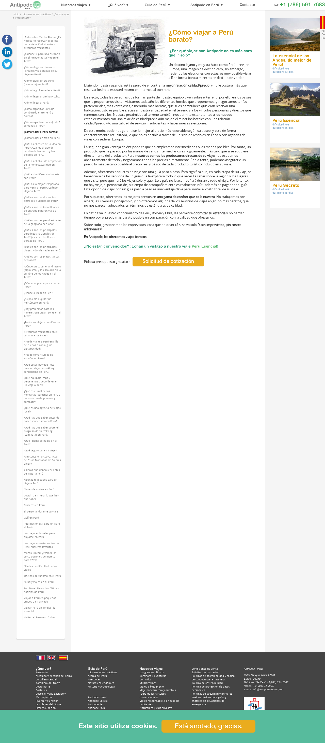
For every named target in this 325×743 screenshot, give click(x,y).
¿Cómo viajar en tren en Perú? (42, 138)
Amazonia (42, 672)
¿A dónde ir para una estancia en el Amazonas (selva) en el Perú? (42, 57)
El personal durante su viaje (41, 511)
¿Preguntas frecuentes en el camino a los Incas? (41, 333)
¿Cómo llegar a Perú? (36, 102)
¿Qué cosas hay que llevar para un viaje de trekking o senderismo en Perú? (40, 368)
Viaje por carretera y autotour (158, 690)
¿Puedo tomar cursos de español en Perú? (38, 356)
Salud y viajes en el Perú (39, 582)
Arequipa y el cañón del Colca (54, 676)
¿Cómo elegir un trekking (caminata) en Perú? (39, 82)
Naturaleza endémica (101, 683)
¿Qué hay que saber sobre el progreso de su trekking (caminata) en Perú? (41, 431)
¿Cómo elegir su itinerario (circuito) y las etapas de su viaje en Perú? (40, 70)
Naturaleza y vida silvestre (156, 708)
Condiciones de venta (205, 668)
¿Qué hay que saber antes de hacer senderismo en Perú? (41, 419)
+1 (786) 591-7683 (302, 5)
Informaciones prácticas (102, 672)
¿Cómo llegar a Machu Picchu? (42, 96)
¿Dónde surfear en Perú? (38, 293)
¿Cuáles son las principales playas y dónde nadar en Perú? (42, 248)
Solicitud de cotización (168, 261)
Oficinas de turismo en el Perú (42, 576)
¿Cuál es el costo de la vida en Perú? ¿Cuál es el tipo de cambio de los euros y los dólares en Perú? (42, 149)
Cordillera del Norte (48, 683)
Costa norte (43, 686)
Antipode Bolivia (98, 701)
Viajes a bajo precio (152, 686)
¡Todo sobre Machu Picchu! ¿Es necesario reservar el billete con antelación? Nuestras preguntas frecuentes (42, 42)
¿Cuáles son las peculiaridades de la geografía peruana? (42, 222)
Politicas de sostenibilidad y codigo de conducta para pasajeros (213, 677)
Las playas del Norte (48, 704)
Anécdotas (94, 679)
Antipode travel (97, 697)
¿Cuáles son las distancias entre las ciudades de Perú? (41, 199)
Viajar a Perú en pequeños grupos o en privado (40, 599)
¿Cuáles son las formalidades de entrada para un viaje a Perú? (41, 210)
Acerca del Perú (97, 676)
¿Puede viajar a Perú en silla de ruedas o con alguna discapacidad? (41, 345)
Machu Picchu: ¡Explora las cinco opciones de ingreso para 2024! (40, 556)
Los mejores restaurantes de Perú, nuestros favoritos (41, 545)
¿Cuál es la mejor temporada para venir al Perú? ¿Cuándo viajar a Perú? (41, 187)
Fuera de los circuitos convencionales (153, 695)
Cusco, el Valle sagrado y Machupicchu (51, 695)
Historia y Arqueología (101, 686)
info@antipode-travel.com (268, 689)
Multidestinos (148, 683)
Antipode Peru (96, 704)
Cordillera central (46, 679)
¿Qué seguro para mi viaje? (40, 450)
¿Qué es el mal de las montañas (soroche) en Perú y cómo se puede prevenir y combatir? (42, 396)
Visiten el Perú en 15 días (39, 617)
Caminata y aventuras (153, 676)
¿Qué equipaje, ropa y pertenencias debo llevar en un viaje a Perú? (41, 381)
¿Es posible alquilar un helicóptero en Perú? (37, 300)
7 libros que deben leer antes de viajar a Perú (42, 471)
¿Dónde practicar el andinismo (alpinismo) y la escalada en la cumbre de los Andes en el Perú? (42, 272)
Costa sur (41, 690)
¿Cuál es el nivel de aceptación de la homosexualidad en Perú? (42, 164)
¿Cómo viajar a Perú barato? (41, 132)
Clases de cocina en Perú (39, 489)
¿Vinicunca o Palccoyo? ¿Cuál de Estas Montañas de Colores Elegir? (42, 460)
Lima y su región (46, 708)
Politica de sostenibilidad (207, 683)
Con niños (146, 679)
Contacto (247, 5)
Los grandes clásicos (152, 672)
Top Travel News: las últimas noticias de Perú (41, 590)
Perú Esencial (204, 246)
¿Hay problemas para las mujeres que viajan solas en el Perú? (42, 312)
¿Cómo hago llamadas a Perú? (42, 90)
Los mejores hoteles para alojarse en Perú (39, 535)
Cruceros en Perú (34, 505)
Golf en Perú (31, 517)
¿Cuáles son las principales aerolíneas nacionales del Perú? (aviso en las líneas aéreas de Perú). (40, 235)
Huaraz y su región (47, 701)
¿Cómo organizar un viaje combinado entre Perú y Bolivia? (39, 112)
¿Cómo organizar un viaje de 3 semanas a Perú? (42, 123)
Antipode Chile (97, 708)
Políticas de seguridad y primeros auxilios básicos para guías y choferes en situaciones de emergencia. (212, 699)
